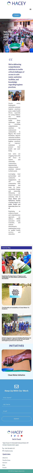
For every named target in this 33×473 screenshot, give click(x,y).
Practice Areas (6, 460)
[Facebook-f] (11, 436)
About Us (5, 457)
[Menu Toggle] (30, 9)
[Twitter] (15, 436)
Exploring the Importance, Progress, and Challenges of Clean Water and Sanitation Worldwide (14, 277)
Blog (4, 465)
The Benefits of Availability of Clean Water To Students (15, 308)
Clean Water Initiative (16, 375)
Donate (5, 467)
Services (5, 462)
